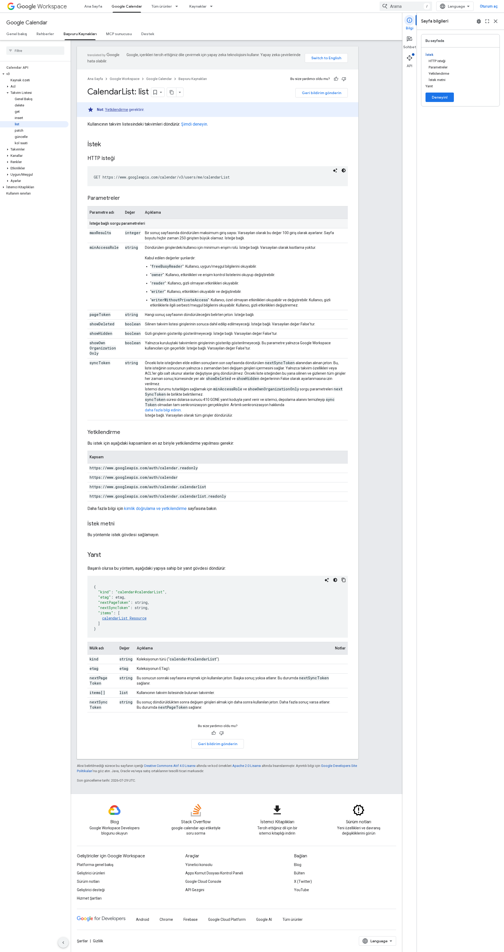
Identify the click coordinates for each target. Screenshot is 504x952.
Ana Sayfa (93, 6)
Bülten (299, 873)
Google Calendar (127, 6)
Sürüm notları (88, 881)
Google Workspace (124, 79)
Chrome (166, 919)
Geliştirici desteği (91, 890)
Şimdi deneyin (194, 124)
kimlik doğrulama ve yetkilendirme (155, 508)
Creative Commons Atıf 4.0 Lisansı (170, 766)
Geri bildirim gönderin (321, 92)
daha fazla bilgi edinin (163, 410)
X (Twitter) (303, 881)
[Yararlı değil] (344, 79)
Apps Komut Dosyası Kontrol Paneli (214, 873)
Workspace (52, 6)
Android (142, 919)
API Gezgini (194, 890)
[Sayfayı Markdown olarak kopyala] (171, 92)
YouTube (301, 890)
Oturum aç (489, 6)
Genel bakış (16, 33)
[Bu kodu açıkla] (335, 170)
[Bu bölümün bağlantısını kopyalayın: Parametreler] (125, 198)
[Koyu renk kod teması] (343, 170)
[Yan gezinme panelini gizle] (63, 942)
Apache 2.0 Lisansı (246, 766)
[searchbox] (35, 50)
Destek (147, 33)
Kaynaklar (198, 6)
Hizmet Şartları (89, 898)
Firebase (190, 919)
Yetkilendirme (116, 109)
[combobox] (406, 6)
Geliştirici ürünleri (91, 873)
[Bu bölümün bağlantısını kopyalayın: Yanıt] (106, 555)
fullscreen (487, 21)
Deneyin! (440, 97)
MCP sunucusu (119, 33)
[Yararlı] (336, 79)
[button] (34, 74)
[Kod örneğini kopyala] (343, 580)
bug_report (479, 21)
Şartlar (82, 941)
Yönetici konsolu (198, 865)
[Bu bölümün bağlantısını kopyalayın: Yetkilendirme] (125, 432)
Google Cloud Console (203, 881)
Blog (297, 865)
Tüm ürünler (161, 6)
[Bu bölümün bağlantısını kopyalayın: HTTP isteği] (120, 158)
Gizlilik (98, 941)
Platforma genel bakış (95, 865)
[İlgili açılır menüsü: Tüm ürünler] (178, 6)
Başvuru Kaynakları (80, 33)
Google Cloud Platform (227, 919)
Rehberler (45, 33)
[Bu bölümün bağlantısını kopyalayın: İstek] (106, 145)
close (495, 21)
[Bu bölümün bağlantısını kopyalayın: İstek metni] (119, 524)
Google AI (264, 919)
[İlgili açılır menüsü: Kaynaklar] (213, 6)
